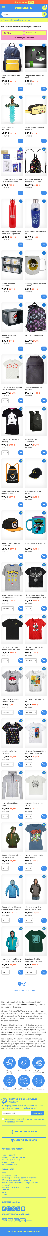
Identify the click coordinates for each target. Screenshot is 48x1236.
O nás (4, 1194)
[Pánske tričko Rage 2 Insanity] (12, 421)
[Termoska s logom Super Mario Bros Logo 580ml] (12, 213)
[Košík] (44, 7)
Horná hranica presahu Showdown (10, 544)
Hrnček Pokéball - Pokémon (8, 336)
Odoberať (38, 1113)
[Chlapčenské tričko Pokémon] (12, 733)
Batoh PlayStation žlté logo (10, 77)
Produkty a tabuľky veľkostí (13, 1157)
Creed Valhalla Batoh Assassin (33, 388)
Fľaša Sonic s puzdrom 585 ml (35, 232)
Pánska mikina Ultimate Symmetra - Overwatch (11, 960)
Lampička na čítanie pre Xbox (35, 77)
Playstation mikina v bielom (9, 804)
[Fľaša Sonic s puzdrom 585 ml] (36, 213)
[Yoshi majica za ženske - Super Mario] (36, 837)
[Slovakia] (4, 1208)
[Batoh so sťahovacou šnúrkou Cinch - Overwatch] (12, 473)
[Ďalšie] (28, 984)
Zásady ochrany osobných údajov (16, 1180)
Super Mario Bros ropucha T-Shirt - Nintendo (11, 388)
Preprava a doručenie (11, 1160)
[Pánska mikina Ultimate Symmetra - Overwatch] (12, 941)
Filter (9, 33)
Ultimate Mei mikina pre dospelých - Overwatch (11, 908)
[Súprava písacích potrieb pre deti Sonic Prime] (12, 161)
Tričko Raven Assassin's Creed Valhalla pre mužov (35, 596)
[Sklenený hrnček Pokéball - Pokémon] (36, 265)
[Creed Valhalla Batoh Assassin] (36, 369)
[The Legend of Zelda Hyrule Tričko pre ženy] (12, 629)
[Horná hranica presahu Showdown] (12, 525)
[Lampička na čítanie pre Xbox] (36, 57)
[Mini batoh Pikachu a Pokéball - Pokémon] (36, 161)
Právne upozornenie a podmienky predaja (20, 1178)
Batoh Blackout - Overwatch (31, 440)
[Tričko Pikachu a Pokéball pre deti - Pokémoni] (12, 577)
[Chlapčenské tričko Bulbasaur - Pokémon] (36, 941)
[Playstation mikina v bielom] (12, 785)
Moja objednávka (9, 1155)
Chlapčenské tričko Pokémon (9, 752)
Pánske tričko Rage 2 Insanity (10, 440)
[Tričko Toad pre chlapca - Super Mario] (36, 629)
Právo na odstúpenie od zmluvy (15, 1187)
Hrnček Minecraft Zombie (35, 543)
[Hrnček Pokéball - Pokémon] (12, 317)
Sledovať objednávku (25, 1140)
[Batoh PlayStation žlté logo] (12, 57)
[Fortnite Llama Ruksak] (36, 317)
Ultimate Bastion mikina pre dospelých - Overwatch (11, 856)
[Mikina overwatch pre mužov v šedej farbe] (36, 889)
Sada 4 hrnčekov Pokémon (8, 284)
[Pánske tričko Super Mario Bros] (36, 733)
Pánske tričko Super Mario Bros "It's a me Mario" (35, 752)
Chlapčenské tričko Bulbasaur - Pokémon (33, 960)
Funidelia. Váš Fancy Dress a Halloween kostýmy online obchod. (23, 8)
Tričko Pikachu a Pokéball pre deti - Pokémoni (12, 596)
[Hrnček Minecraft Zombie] (36, 525)
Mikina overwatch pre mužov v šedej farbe (34, 908)
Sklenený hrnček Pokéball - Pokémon (35, 284)
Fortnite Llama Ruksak (34, 335)
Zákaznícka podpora (25, 1132)
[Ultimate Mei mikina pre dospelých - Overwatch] (12, 889)
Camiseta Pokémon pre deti (34, 700)
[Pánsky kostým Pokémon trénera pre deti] (12, 681)
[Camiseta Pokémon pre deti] (36, 681)
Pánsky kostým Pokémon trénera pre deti (11, 700)
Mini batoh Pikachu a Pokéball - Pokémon (33, 180)
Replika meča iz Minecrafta (7, 129)
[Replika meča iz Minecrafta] (12, 109)
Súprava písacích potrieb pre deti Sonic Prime (11, 180)
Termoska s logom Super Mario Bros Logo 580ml (11, 232)
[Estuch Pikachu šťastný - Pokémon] (36, 109)
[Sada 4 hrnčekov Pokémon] (12, 265)
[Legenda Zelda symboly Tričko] (36, 785)
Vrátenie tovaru (8, 1162)
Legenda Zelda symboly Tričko (35, 804)
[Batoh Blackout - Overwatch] (36, 421)
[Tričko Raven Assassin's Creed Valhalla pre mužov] (36, 577)
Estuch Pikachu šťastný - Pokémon (35, 129)
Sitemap (5, 1190)
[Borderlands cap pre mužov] (36, 473)
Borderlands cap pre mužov (33, 492)
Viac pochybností (9, 1164)
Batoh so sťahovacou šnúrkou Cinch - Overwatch (10, 492)
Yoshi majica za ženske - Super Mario (35, 856)
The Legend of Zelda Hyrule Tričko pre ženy (10, 648)
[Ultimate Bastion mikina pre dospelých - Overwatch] (12, 837)
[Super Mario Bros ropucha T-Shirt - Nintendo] (12, 369)
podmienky (11, 1121)
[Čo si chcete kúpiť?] (3, 8)
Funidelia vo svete (9, 1175)
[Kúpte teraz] (20, 89)
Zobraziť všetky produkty (24, 990)
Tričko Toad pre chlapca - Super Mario (35, 648)
